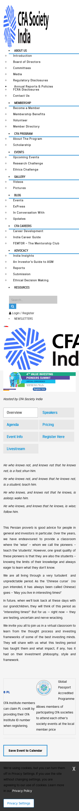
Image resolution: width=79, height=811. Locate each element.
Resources (22, 287)
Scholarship (22, 145)
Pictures (19, 188)
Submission (22, 274)
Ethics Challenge (25, 169)
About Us (20, 50)
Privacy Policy (22, 791)
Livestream (16, 448)
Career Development (28, 231)
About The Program (27, 138)
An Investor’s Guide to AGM (33, 261)
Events (19, 152)
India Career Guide (27, 237)
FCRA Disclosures (26, 89)
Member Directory (26, 126)
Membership (22, 103)
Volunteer (20, 120)
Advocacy (21, 250)
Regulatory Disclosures (30, 80)
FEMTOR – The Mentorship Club (36, 243)
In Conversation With (29, 212)
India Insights (23, 255)
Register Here (54, 436)
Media (17, 74)
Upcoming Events (26, 157)
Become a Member (26, 108)
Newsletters (23, 318)
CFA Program (23, 133)
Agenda (13, 424)
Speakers (50, 412)
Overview (14, 412)
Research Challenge (28, 163)
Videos (18, 181)
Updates (19, 218)
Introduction (22, 55)
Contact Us (21, 95)
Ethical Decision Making (31, 280)
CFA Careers (23, 226)
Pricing (48, 424)
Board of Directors (27, 62)
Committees (22, 68)
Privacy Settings (18, 803)
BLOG (17, 195)
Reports (19, 268)
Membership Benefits (29, 114)
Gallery (19, 176)
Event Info (15, 436)
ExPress (19, 206)
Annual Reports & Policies (33, 86)
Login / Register (22, 313)
